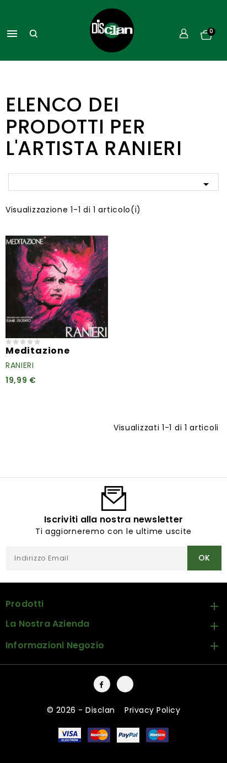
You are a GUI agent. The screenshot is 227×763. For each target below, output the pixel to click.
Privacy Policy (152, 710)
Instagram (125, 684)
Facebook (102, 684)
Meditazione (38, 350)
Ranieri (20, 365)
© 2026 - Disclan (82, 710)
